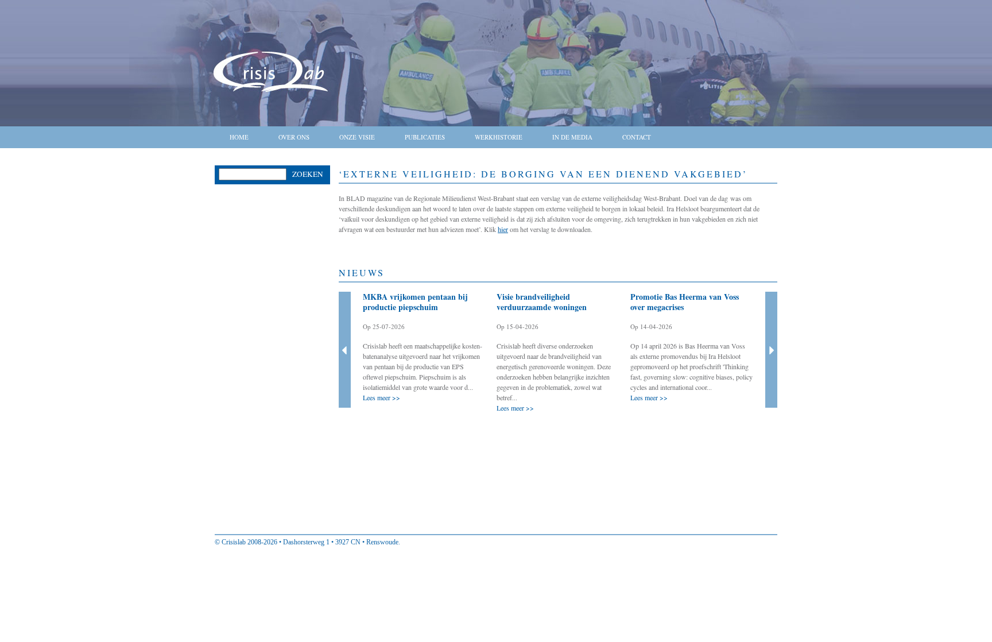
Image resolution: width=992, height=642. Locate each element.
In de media (572, 137)
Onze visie (357, 137)
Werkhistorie (498, 137)
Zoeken (307, 174)
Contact (636, 137)
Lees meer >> (381, 397)
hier (503, 229)
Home (239, 137)
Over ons (293, 137)
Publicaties (425, 137)
